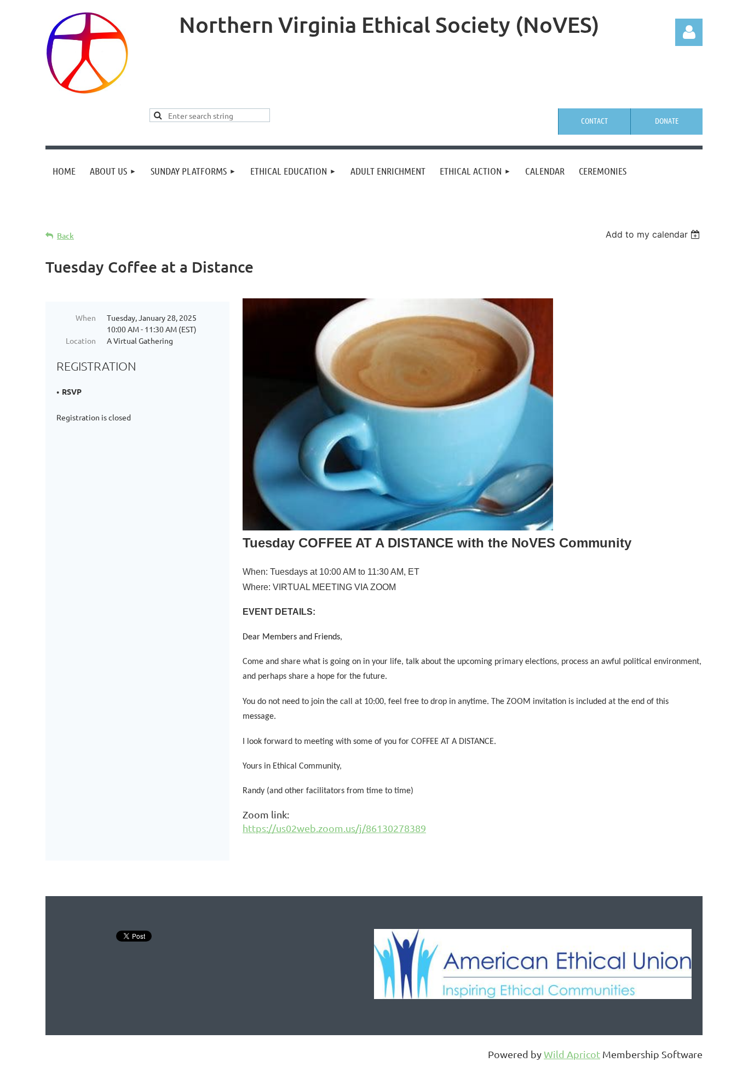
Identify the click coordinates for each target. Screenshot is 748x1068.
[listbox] (654, 234)
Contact (594, 120)
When (86, 317)
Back (65, 235)
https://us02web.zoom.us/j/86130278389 (334, 828)
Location (81, 340)
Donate (666, 120)
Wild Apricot (572, 1054)
